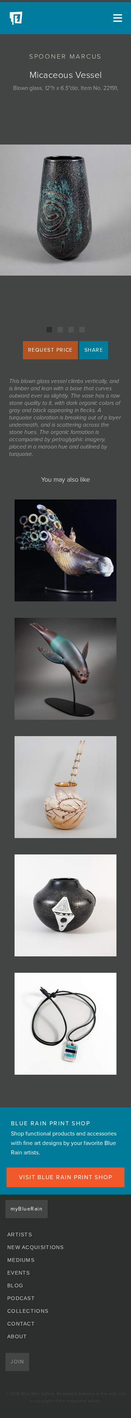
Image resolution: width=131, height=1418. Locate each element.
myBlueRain (27, 1209)
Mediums (21, 1260)
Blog (15, 1285)
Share (93, 350)
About (17, 1336)
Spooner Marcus (65, 56)
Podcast (21, 1298)
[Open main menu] (116, 18)
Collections (27, 1311)
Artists (19, 1234)
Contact (21, 1324)
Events (18, 1273)
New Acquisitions (35, 1247)
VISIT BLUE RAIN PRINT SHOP (65, 1177)
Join (17, 1362)
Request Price (50, 350)
